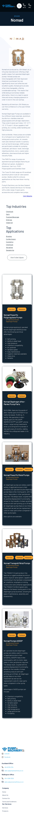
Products (5, 811)
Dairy (8, 214)
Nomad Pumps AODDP (13, 641)
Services (5, 808)
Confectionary (11, 239)
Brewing (9, 236)
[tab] (11, 309)
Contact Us (6, 798)
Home (4, 792)
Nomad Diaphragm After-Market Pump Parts (14, 402)
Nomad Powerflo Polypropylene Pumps (13, 316)
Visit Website (27, 196)
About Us (5, 795)
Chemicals (9, 211)
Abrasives (9, 247)
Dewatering (10, 250)
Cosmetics (9, 242)
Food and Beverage (12, 217)
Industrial (9, 223)
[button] (19, 5)
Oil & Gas (9, 220)
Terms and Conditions (9, 801)
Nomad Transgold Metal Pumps (17, 563)
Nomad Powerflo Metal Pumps (16, 475)
